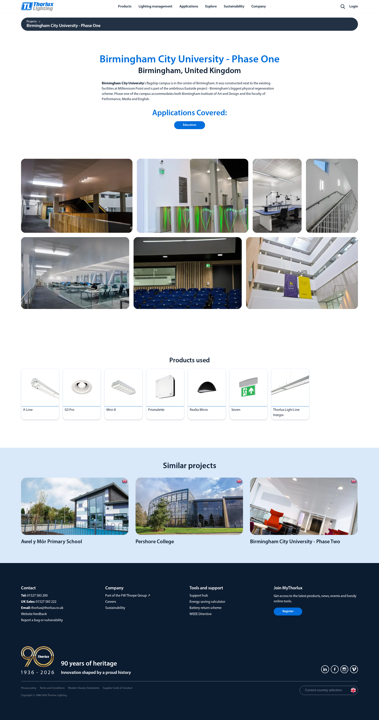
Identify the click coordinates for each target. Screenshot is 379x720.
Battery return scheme (206, 608)
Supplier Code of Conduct (117, 688)
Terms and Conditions (52, 688)
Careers (110, 602)
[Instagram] (344, 669)
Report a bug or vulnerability (42, 620)
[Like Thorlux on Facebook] (334, 669)
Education (189, 125)
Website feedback (34, 614)
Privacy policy (28, 688)
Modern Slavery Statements (83, 688)
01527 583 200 (37, 595)
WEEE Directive (201, 614)
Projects (32, 21)
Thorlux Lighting (57, 695)
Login (353, 6)
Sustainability (115, 608)
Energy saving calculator (207, 602)
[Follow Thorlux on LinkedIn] (325, 669)
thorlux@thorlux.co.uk (47, 608)
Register (287, 611)
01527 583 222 (46, 602)
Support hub (199, 595)
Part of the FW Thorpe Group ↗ (127, 595)
